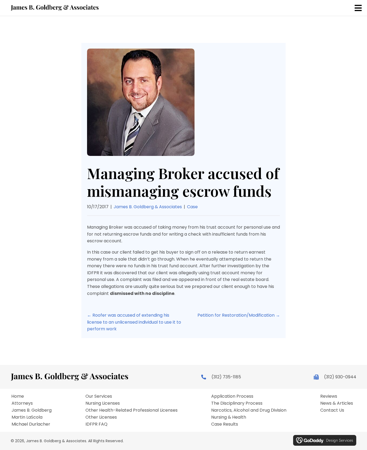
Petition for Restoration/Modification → (238, 315)
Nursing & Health (228, 417)
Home (17, 396)
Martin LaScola (27, 417)
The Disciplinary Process (236, 403)
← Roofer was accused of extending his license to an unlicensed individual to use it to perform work (134, 322)
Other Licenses (101, 417)
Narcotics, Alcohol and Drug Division (248, 410)
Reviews (328, 396)
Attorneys (22, 403)
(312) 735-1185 (226, 377)
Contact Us (332, 410)
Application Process (232, 396)
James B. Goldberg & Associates (148, 207)
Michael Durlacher (31, 424)
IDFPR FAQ (96, 424)
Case (192, 207)
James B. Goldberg (32, 410)
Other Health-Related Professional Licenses (131, 410)
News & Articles (336, 403)
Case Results (224, 424)
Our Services (98, 396)
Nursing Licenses (102, 403)
